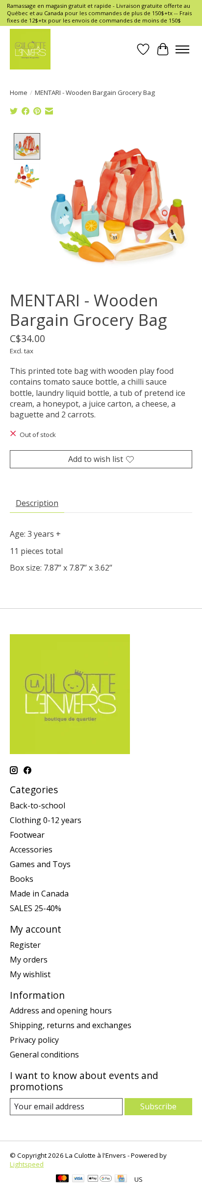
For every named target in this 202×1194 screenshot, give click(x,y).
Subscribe (158, 1106)
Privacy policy (34, 1039)
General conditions (44, 1054)
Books (21, 878)
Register (25, 945)
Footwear (27, 834)
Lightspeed (27, 1164)
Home (18, 92)
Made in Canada (39, 893)
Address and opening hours (61, 1010)
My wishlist (30, 974)
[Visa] (78, 1179)
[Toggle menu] (182, 49)
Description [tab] (37, 503)
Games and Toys (40, 864)
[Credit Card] (121, 1179)
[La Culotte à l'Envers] (30, 49)
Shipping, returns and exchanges (70, 1025)
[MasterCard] (62, 1179)
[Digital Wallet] (100, 1179)
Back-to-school (37, 805)
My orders (29, 959)
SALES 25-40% (35, 908)
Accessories (31, 849)
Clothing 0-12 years (45, 820)
